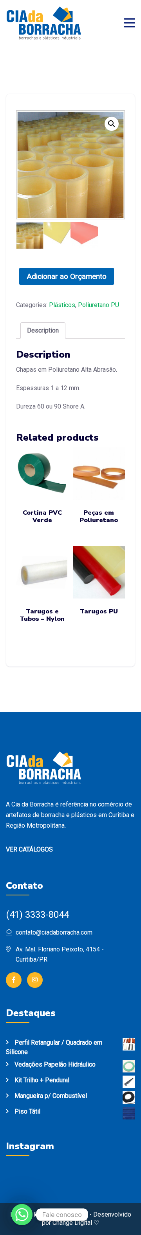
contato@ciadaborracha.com (54, 932)
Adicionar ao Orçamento (67, 276)
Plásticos (62, 305)
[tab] (42, 330)
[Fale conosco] (22, 1214)
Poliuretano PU (98, 305)
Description (43, 330)
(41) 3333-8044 (37, 914)
